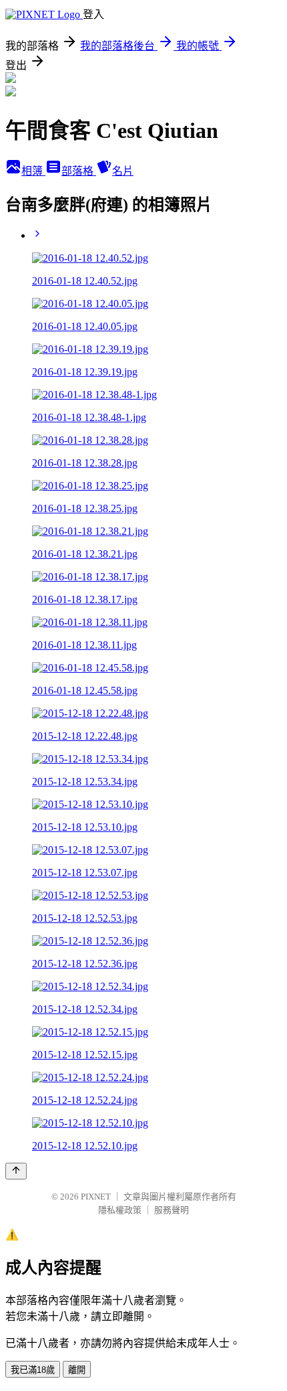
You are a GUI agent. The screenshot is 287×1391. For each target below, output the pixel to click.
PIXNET (96, 1197)
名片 (122, 171)
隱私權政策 (119, 1210)
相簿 (33, 171)
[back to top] (16, 1171)
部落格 (78, 171)
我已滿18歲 (33, 1370)
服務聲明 (171, 1210)
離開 (76, 1370)
